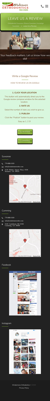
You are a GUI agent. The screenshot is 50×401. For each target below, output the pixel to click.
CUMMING (25, 140)
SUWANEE (25, 131)
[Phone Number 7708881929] (42, 6)
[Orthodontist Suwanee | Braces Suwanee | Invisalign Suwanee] (15, 6)
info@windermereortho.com (14, 166)
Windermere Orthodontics (21, 385)
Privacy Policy (24, 388)
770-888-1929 (9, 163)
